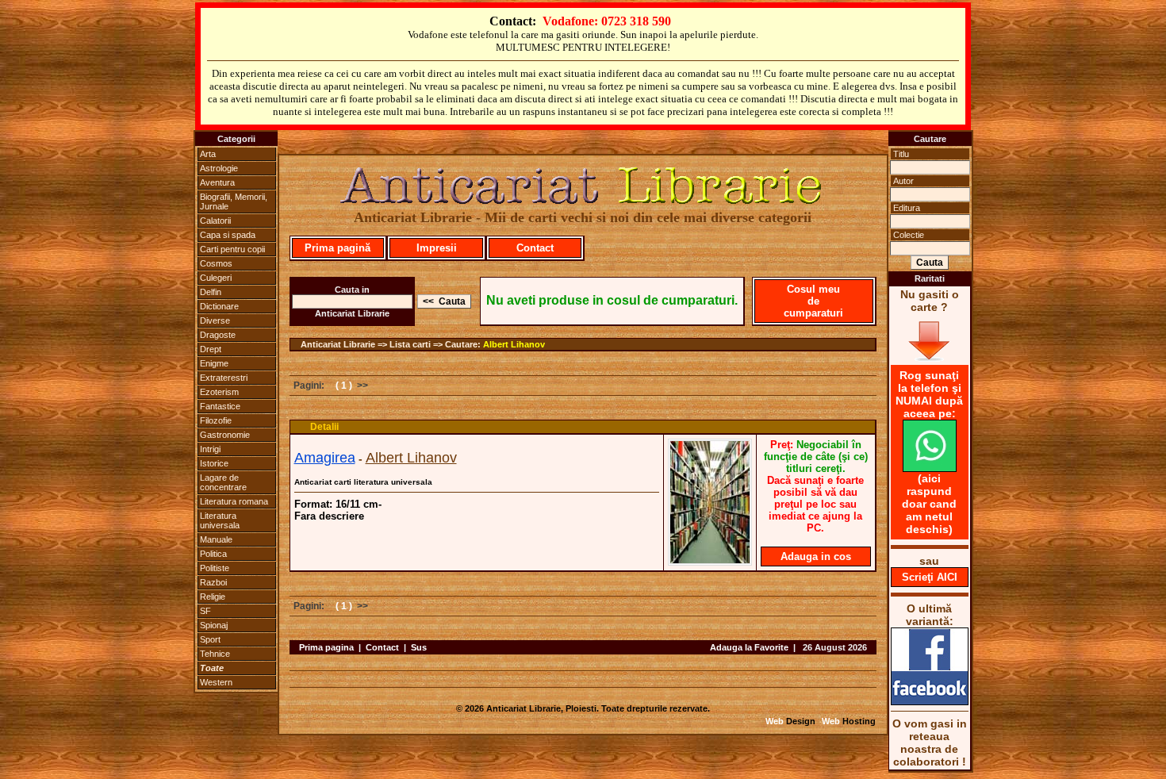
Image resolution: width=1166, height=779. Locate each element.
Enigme (214, 363)
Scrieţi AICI (929, 577)
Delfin (210, 292)
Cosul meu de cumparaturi (813, 301)
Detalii (324, 426)
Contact (535, 248)
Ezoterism (219, 392)
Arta (208, 154)
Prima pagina (326, 647)
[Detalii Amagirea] (710, 561)
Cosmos (216, 263)
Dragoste (218, 335)
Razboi (213, 582)
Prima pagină (337, 248)
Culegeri (216, 277)
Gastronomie (225, 434)
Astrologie (219, 168)
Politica (213, 553)
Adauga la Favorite (749, 647)
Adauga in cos (816, 556)
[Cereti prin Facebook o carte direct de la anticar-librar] (929, 701)
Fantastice (220, 406)
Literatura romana (234, 501)
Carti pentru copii (232, 249)
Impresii (436, 248)
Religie (212, 596)
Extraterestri (223, 377)
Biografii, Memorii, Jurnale (233, 201)
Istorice (214, 463)
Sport (210, 639)
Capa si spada (227, 235)
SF (205, 611)
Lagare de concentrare (223, 482)
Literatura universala (220, 520)
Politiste (214, 568)
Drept (210, 349)
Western (216, 682)
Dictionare (219, 306)
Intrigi (210, 449)
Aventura (217, 182)
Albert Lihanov (514, 344)
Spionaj (214, 625)
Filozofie (216, 420)
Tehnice (215, 653)
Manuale (216, 539)
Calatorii (215, 220)
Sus (419, 647)
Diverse (215, 320)
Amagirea (324, 458)
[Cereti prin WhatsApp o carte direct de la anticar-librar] (930, 468)
